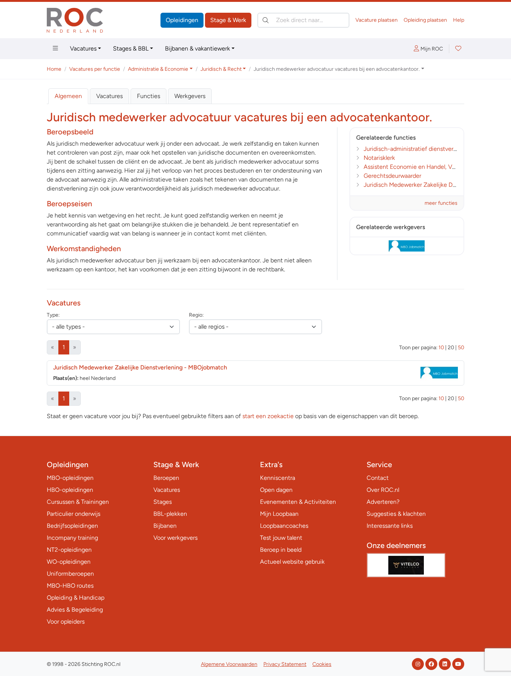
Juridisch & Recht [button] (221, 69)
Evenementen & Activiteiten (298, 501)
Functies (148, 96)
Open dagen (276, 489)
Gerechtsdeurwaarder (392, 175)
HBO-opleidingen (70, 489)
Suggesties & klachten (396, 513)
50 (461, 347)
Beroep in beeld (281, 549)
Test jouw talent (281, 537)
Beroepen (166, 477)
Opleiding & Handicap (75, 597)
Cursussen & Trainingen (78, 501)
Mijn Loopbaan (279, 513)
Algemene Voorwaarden (229, 664)
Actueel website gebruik (292, 561)
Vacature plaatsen (376, 20)
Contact (378, 477)
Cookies (321, 664)
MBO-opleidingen (70, 477)
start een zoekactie (268, 416)
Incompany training (72, 537)
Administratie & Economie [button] (158, 69)
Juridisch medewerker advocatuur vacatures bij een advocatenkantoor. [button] (337, 69)
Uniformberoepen (70, 573)
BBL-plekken (170, 513)
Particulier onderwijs (73, 513)
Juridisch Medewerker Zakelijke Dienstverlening (427, 184)
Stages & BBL (131, 48)
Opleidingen (182, 20)
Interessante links (390, 525)
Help (458, 20)
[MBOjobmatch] (406, 246)
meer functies (441, 203)
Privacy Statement (284, 664)
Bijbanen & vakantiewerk (197, 48)
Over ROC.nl (383, 489)
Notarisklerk (379, 157)
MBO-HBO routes (70, 585)
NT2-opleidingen (69, 549)
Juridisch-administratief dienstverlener (415, 148)
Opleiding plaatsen (425, 20)
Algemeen (68, 96)
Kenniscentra (277, 477)
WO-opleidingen (69, 561)
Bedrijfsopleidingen (72, 525)
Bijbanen (165, 525)
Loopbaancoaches (284, 525)
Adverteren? (383, 501)
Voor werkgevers (175, 537)
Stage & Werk (228, 20)
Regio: (196, 315)
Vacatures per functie (94, 69)
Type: (53, 315)
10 (441, 347)
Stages (162, 501)
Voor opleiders (66, 621)
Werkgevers (189, 96)
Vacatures (83, 48)
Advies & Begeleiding (75, 609)
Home (54, 69)
